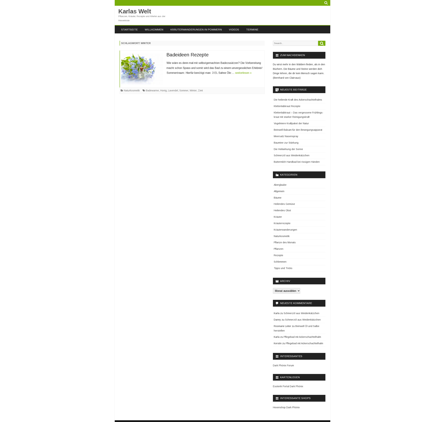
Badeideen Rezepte (188, 54)
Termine (252, 29)
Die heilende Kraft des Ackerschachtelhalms (298, 99)
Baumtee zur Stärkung (286, 142)
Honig (163, 90)
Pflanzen (278, 248)
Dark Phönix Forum (283, 365)
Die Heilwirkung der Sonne (288, 149)
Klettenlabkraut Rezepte (287, 106)
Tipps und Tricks (283, 268)
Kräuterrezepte (282, 223)
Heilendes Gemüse (284, 204)
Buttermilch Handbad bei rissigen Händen (297, 161)
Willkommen (154, 29)
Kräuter (278, 216)
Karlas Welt (134, 11)
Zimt (200, 90)
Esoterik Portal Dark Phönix (288, 386)
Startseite (129, 29)
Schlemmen (280, 261)
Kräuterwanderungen (285, 229)
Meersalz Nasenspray (286, 136)
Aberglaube (280, 184)
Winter (193, 90)
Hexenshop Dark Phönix (286, 407)
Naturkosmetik (132, 90)
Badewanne (152, 90)
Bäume (277, 197)
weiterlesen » (243, 72)
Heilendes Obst (282, 210)
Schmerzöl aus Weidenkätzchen (291, 155)
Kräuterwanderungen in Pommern (196, 29)
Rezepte (278, 255)
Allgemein (279, 191)
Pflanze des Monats (285, 242)
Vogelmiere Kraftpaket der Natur (291, 123)
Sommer (183, 90)
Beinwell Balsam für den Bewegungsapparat (298, 129)
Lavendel (173, 90)
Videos (234, 29)
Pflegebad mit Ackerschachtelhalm (302, 337)
